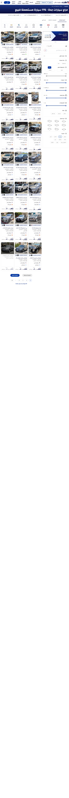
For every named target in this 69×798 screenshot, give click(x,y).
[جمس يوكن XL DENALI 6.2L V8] (21, 76)
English (50, 2)
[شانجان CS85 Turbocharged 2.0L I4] (21, 106)
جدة (60, 136)
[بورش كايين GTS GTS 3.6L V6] (7, 106)
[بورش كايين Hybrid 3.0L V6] (35, 166)
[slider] (65, 75)
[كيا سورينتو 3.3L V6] (35, 227)
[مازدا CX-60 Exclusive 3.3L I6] (35, 136)
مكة (65, 139)
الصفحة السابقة (27, 275)
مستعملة (64, 63)
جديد (58, 63)
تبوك (57, 142)
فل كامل (53, 113)
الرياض (65, 136)
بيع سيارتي (7, 2)
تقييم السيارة (19, 2)
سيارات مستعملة (37, 2)
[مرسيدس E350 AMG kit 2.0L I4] (21, 136)
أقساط (31, 2)
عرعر (55, 139)
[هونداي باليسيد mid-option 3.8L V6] (35, 256)
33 (12, 280)
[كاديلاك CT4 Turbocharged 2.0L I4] (7, 196)
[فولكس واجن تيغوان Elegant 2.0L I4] (21, 256)
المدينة (60, 139)
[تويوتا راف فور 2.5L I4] (35, 76)
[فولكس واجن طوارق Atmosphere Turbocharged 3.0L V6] (7, 46)
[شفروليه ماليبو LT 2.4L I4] (35, 106)
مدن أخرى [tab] (44, 20)
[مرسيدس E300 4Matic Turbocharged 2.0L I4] (7, 136)
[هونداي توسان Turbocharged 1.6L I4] (35, 46)
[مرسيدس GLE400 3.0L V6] (21, 196)
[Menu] (1, 2)
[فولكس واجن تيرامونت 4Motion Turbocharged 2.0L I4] (7, 256)
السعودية (44, 2)
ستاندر (65, 113)
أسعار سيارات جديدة (25, 2)
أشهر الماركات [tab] (62, 20)
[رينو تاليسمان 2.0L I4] (7, 76)
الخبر (51, 136)
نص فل (59, 113)
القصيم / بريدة (63, 142)
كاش (62, 70)
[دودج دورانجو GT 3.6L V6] (21, 166)
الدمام (55, 136)
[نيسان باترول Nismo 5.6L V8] (7, 227)
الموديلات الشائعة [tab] (52, 20)
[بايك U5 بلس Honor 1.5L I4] (21, 46)
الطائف (52, 142)
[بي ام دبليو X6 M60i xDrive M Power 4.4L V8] (35, 196)
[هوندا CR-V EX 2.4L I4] (7, 166)
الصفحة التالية (15, 275)
